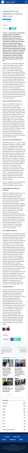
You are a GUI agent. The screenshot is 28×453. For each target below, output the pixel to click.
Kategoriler (13, 439)
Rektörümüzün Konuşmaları (9, 429)
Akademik (5, 406)
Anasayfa (7, 437)
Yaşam (4, 414)
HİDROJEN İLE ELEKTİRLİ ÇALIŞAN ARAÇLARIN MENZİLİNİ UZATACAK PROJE (7, 351)
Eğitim (4, 412)
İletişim (21, 439)
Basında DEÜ (5, 403)
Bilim (4, 417)
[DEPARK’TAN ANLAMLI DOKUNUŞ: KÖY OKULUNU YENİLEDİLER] (8, 381)
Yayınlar (4, 439)
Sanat (4, 423)
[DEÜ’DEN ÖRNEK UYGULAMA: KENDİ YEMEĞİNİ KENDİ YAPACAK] (20, 381)
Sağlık (4, 409)
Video (4, 420)
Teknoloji (9, 19)
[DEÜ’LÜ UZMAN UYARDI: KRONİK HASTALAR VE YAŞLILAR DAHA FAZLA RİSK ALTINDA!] (8, 363)
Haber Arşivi (16, 437)
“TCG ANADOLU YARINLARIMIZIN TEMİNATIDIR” (23, 350)
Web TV (4, 426)
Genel (4, 19)
